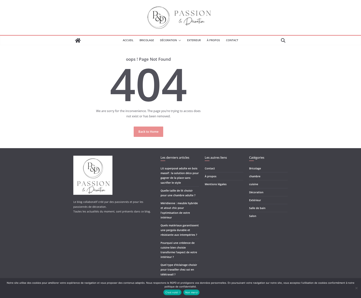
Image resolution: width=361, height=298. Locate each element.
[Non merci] (356, 288)
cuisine (253, 184)
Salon (252, 216)
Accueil (128, 40)
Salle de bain (257, 208)
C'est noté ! (172, 292)
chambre (254, 176)
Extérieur (255, 200)
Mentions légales (216, 184)
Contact (232, 40)
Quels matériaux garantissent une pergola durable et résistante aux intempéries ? (180, 230)
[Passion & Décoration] (77, 40)
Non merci (191, 292)
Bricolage (147, 40)
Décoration (168, 40)
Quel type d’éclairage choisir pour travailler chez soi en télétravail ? (179, 269)
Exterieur (194, 40)
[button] (179, 40)
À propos (213, 40)
